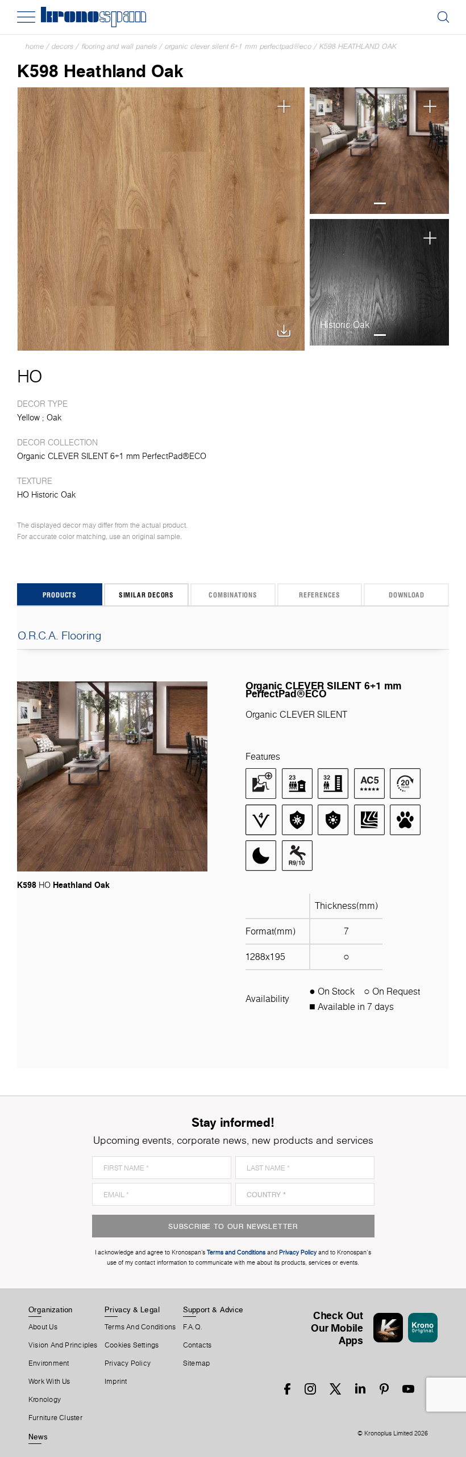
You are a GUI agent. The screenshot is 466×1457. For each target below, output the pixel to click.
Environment (48, 1363)
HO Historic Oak (46, 494)
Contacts (197, 1345)
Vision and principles (63, 1345)
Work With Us (49, 1381)
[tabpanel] (379, 150)
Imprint (116, 1381)
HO (29, 376)
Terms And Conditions (140, 1327)
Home (35, 46)
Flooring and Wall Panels (119, 46)
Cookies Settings (132, 1345)
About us (42, 1327)
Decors (62, 46)
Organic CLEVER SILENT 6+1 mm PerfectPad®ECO (238, 46)
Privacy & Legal (132, 1309)
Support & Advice (213, 1309)
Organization (50, 1309)
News (38, 1436)
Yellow (28, 417)
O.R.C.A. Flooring (60, 635)
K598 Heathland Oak (358, 46)
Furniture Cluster (55, 1417)
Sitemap (196, 1363)
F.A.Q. (192, 1327)
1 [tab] (380, 203)
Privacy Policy (128, 1363)
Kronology (44, 1399)
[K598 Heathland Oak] (161, 219)
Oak (54, 417)
